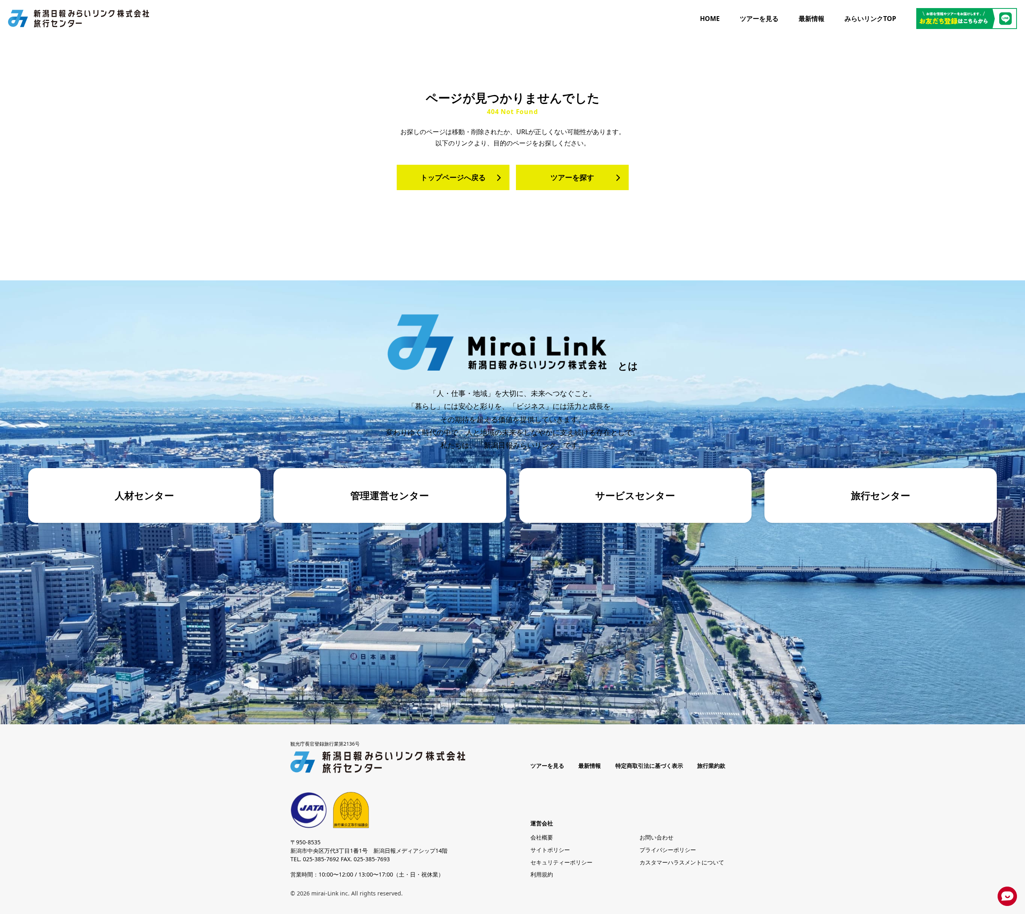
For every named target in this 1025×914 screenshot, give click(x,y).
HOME (710, 18)
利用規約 (541, 874)
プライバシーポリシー (668, 850)
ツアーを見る (759, 18)
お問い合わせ (656, 837)
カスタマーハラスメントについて (682, 862)
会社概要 (541, 837)
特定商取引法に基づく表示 (649, 765)
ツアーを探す (572, 177)
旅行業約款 (711, 765)
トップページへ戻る (453, 177)
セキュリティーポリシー (561, 862)
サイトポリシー (550, 850)
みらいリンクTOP (870, 18)
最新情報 (811, 18)
